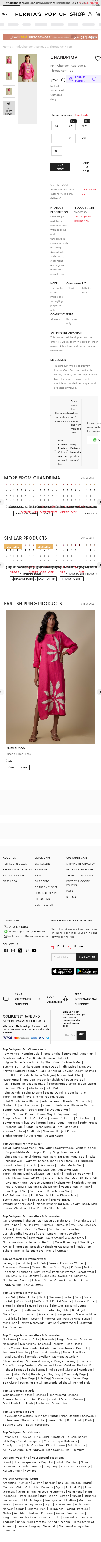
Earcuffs (57, 1343)
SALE (38, 875)
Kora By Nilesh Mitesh (51, 1208)
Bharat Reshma (13, 1165)
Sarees (53, 1263)
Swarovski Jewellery (47, 1352)
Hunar (19, 1229)
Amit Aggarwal (30, 1105)
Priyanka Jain (67, 1114)
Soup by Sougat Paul (17, 1118)
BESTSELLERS (42, 863)
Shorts (7, 1305)
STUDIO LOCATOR (13, 875)
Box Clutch (10, 1382)
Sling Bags (55, 1374)
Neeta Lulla (10, 1105)
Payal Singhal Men (15, 1191)
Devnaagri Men (13, 1169)
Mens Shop (10, 1322)
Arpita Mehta (84, 1118)
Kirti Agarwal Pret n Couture (45, 1449)
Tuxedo (49, 1310)
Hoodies (79, 1301)
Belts (32, 1369)
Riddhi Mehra (87, 1083)
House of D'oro (35, 1233)
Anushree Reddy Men (77, 1173)
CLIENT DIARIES (44, 904)
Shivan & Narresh (14, 1070)
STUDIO (81, 2)
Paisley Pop (83, 1246)
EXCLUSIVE (41, 869)
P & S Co (26, 1436)
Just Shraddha (12, 1233)
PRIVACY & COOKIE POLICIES (78, 883)
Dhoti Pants (42, 1271)
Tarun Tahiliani (12, 1096)
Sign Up (81, 1035)
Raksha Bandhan (67, 1462)
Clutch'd (47, 1224)
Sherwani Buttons (64, 1305)
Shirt (62, 1420)
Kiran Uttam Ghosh (16, 1075)
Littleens (59, 1445)
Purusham (86, 1160)
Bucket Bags (11, 1378)
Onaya (32, 1070)
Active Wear (68, 1322)
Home (7, 46)
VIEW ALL (87, 477)
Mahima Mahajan (43, 1075)
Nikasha (68, 1101)
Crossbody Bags (75, 1374)
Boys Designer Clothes (18, 1415)
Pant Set (52, 1322)
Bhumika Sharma (82, 1105)
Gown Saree (62, 1280)
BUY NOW (60, 167)
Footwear (85, 1322)
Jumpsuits (49, 1275)
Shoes (9, 1369)
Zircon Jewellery (74, 1352)
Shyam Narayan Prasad (19, 1114)
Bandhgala (79, 1310)
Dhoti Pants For (13, 1403)
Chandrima (63, 57)
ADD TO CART (86, 167)
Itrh (60, 1126)
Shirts (42, 1297)
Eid (51, 1462)
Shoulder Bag (61, 1378)
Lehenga (40, 1394)
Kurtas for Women (72, 1263)
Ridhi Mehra (68, 1066)
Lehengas (9, 1263)
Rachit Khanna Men (16, 1178)
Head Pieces (74, 1343)
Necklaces (9, 1339)
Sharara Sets (51, 1267)
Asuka (92, 1156)
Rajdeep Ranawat (34, 1083)
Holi (16, 1462)
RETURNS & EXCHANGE (80, 869)
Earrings (24, 1339)
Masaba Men (69, 1186)
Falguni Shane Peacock (18, 1062)
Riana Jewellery (69, 1233)
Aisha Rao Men (67, 1178)
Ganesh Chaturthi (29, 1466)
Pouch (7, 1374)
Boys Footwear (13, 1424)
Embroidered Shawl (57, 1382)
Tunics (88, 1267)
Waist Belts (21, 1374)
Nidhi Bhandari (13, 1242)
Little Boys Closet (14, 1441)
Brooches (16, 1327)
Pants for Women (63, 1271)
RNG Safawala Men (15, 1195)
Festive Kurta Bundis (77, 1318)
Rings (60, 1339)
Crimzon (62, 1250)
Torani (42, 1122)
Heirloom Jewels (63, 1348)
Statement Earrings (39, 1361)
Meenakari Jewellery (16, 1352)
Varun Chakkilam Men (20, 1208)
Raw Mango (11, 1053)
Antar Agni (87, 1053)
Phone (78, 946)
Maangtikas (28, 1343)
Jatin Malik (54, 1173)
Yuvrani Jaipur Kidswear (60, 1441)
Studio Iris (33, 1131)
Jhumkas (85, 1361)
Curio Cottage (12, 1220)
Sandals (21, 1369)
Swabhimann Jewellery (64, 1229)
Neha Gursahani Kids (38, 1445)
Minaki (51, 1233)
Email (61, 946)
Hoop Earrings (26, 1365)
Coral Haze (62, 1242)
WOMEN (11, 2)
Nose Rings (10, 1343)
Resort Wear (86, 1271)
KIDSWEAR (63, 2)
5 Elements (32, 1242)
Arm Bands (30, 1348)
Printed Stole (81, 1382)
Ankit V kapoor (86, 1147)
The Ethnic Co (68, 1160)
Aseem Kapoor (55, 1135)
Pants (87, 1297)
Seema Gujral (54, 1092)
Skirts (23, 1275)
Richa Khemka (45, 1126)
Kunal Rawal (14, 1160)
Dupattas (80, 1275)
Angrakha (62, 1310)
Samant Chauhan (14, 1109)
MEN (26, 2)
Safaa (30, 1126)
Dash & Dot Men (24, 1147)
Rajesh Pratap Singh (62, 1083)
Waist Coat (23, 1301)
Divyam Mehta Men (18, 1152)
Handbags (86, 1369)
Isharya (30, 1220)
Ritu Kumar (36, 1088)
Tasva (7, 1147)
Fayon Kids (10, 1436)
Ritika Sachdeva (33, 1250)
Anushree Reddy (13, 1057)
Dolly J (62, 1057)
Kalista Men (63, 1182)
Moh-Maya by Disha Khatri (56, 1220)
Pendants (82, 1348)
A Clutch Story (74, 1237)
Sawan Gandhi (13, 1122)
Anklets (44, 1348)
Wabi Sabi (78, 1156)
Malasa (72, 1122)
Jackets (34, 1275)
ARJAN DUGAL (88, 1178)
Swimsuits (65, 1275)
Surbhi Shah (36, 1109)
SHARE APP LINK (87, 957)
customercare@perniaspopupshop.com (29, 935)
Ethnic (24, 1318)
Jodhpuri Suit (33, 1310)
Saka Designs (77, 1445)
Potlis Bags (55, 1369)
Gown (36, 1267)
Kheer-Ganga (47, 1160)
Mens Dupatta (12, 1314)
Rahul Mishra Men (58, 1191)
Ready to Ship (12, 1284)
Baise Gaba (50, 1066)
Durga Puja (51, 1466)
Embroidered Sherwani (18, 1420)
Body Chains (11, 1348)
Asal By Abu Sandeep (41, 1057)
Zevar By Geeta (35, 1229)
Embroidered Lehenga (63, 1394)
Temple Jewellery (38, 1356)
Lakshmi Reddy (77, 1436)
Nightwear (10, 1280)
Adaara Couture (14, 1131)
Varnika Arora (85, 1220)
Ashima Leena (51, 1101)
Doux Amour (54, 1237)
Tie (5, 1327)
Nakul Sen (74, 1075)
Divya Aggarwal (58, 1109)
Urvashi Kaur (34, 1135)
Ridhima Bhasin (16, 1088)
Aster (9, 1229)
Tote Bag (44, 1378)
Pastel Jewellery (13, 1356)
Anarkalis (24, 1263)
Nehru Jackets (70, 1415)
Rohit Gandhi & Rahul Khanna (22, 1092)
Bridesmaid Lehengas (17, 1271)
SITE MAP (72, 896)
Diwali (7, 1462)
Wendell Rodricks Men (17, 1203)
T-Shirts (19, 1305)
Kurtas (68, 1297)
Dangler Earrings (65, 1361)
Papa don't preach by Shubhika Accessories (44, 1246)
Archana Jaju (15, 1126)
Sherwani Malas (87, 1314)
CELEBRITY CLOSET (46, 887)
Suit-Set (44, 1305)
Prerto (50, 1250)
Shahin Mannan (13, 1135)
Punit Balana (11, 1083)
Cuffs (36, 1339)
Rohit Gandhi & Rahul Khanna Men (53, 1195)
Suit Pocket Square (58, 1301)
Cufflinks (11, 1318)
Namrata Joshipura (56, 1105)
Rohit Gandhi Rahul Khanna (21, 1101)
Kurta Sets (39, 1263)
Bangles (72, 1339)
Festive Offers (33, 1284)
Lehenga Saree (42, 1280)
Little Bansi (41, 1436)
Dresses (24, 1267)
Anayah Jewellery (14, 1237)
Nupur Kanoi (11, 1079)
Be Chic (47, 1242)
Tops (65, 1267)
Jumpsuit (30, 1314)
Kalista (89, 1070)
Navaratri (87, 1462)
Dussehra (9, 1466)
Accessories (46, 1314)
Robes (91, 1301)
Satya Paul (71, 1053)
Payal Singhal (34, 1096)
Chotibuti (57, 1436)
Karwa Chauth (12, 1470)
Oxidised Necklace (76, 1365)
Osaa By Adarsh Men (67, 1062)
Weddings (83, 1466)
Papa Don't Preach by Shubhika (43, 1079)
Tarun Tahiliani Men (16, 1173)
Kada (93, 1365)
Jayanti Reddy (73, 1070)
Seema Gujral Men (15, 1199)
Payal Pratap (75, 1079)
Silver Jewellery (13, 1361)
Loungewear (65, 1314)
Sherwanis (10, 1267)
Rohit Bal (52, 1088)
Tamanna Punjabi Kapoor (60, 1131)
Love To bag (11, 1224)
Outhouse (62, 1224)
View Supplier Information (83, 218)
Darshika (32, 1165)
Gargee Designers (41, 1182)
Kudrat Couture (16, 1186)
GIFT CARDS (42, 881)
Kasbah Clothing (85, 1182)
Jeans (82, 1305)
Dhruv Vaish (44, 1147)
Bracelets (48, 1339)
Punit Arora (37, 1191)
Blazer (52, 1420)
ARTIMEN (36, 1178)
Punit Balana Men (37, 1169)
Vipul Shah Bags (83, 1242)
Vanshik (74, 1152)
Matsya (30, 1122)
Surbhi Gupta (89, 1122)
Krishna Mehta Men (69, 1165)
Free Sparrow (12, 1445)
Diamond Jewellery (65, 1356)
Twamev (30, 1160)
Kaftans (76, 1267)
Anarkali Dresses (60, 1399)
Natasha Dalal (31, 1053)
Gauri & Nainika (50, 1070)
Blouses (25, 1280)
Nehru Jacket (28, 1297)
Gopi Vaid (40, 1118)
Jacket (41, 1420)
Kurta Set (30, 1399)
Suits (78, 1297)
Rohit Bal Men (59, 1156)
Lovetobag (36, 1237)
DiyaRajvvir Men (16, 1182)
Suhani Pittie (11, 1250)
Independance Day (34, 1462)
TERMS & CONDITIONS (79, 875)
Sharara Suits (12, 1399)
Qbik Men (37, 1173)
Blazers (31, 1305)
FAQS (69, 891)
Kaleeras (44, 1343)
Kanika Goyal (46, 1114)
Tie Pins (39, 1301)
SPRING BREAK (60, 1199)
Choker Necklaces (50, 1365)
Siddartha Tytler (76, 1092)
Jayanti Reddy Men (84, 1203)
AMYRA (7, 1246)
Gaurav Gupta (55, 1096)
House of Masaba (61, 1118)
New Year (31, 1470)
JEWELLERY (43, 2)
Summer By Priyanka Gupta (21, 1066)
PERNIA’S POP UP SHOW (17, 869)
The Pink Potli (31, 1224)
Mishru (61, 1075)
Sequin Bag (80, 1378)
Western (35, 1318)
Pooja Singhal (52, 1053)
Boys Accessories (37, 1424)
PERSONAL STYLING (47, 893)
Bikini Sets (10, 1275)
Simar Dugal (57, 1122)
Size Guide (81, 114)
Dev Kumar (47, 1165)
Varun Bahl (83, 1101)
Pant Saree (81, 1280)
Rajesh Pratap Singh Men (50, 1152)
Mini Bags (28, 1378)
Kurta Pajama (12, 1310)
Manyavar (86, 1066)
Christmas (68, 1466)
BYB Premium (75, 1449)
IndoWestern (52, 1318)
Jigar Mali (71, 1126)
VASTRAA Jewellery (84, 1224)
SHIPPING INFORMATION (81, 863)
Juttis (41, 1369)
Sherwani (55, 1297)
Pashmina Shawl (31, 1382)
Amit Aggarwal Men (64, 1169)
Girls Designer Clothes (17, 1394)
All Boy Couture (13, 1449)
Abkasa (50, 1178)
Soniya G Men (39, 1199)
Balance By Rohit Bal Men (52, 1203)
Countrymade (64, 1147)
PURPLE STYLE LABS (15, 863)
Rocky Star (44, 1062)
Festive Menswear (32, 1322)
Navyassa (35, 1441)
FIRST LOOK (10, 881)
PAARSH (85, 1186)
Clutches (70, 1369)
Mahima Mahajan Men (43, 1186)
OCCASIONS (42, 898)
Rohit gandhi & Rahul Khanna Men (25, 1156)
